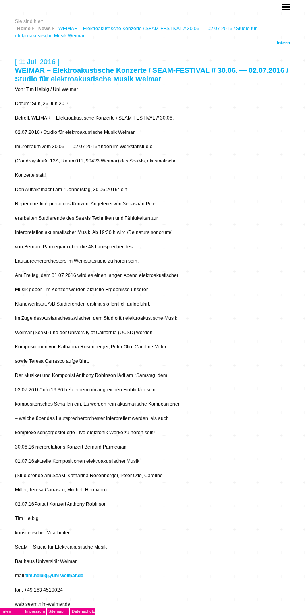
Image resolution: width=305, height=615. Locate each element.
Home (24, 28)
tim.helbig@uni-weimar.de (54, 575)
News (44, 28)
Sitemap (56, 611)
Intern (283, 43)
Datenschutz (83, 611)
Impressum (35, 611)
